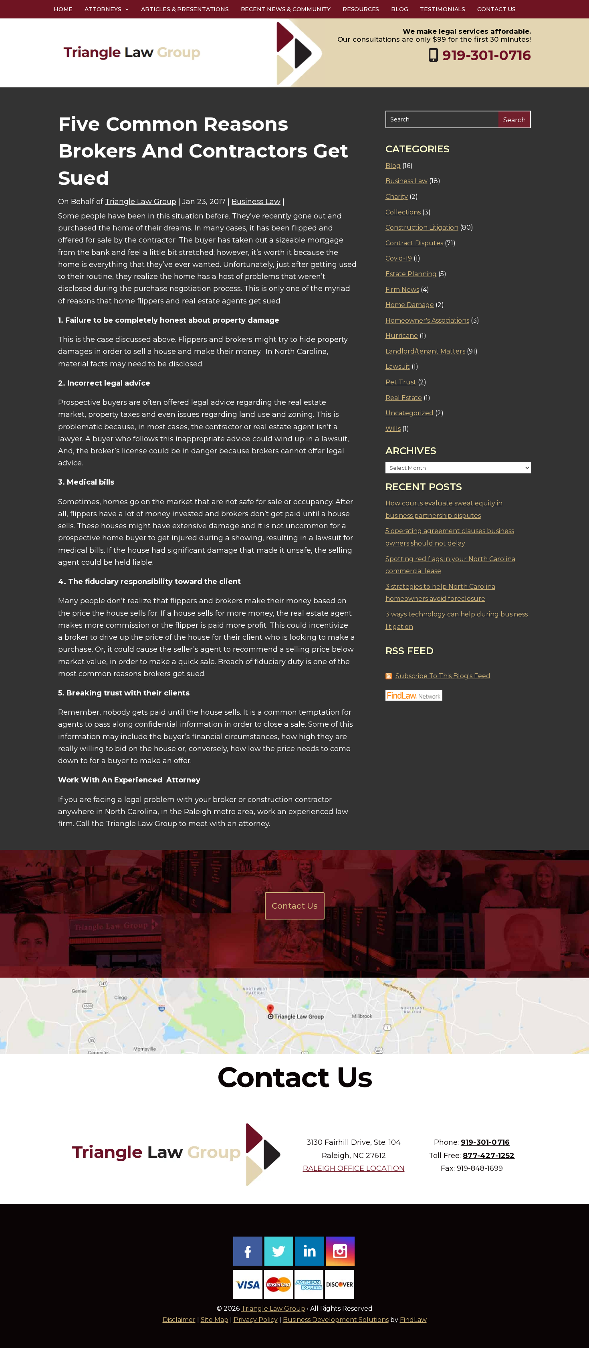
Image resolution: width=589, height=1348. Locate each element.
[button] (581, 1290)
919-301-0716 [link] (486, 55)
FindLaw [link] (413, 1320)
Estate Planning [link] (411, 274)
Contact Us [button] (295, 906)
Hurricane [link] (401, 336)
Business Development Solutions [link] (336, 1320)
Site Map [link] (214, 1320)
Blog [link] (399, 9)
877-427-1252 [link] (488, 1155)
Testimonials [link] (442, 9)
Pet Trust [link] (400, 382)
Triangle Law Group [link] (140, 201)
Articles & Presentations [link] (184, 9)
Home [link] (63, 9)
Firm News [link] (402, 289)
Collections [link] (403, 212)
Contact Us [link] (496, 9)
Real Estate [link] (403, 398)
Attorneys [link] (103, 9)
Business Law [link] (256, 201)
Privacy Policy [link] (256, 1320)
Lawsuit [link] (397, 366)
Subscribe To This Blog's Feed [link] (442, 676)
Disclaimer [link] (179, 1320)
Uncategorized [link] (409, 413)
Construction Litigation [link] (421, 227)
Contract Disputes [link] (414, 243)
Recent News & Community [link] (286, 9)
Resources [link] (361, 9)
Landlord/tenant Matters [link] (425, 351)
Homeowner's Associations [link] (427, 320)
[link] (192, 53)
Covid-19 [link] (398, 258)
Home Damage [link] (409, 305)
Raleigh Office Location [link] (354, 1168)
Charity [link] (396, 196)
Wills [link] (393, 428)
